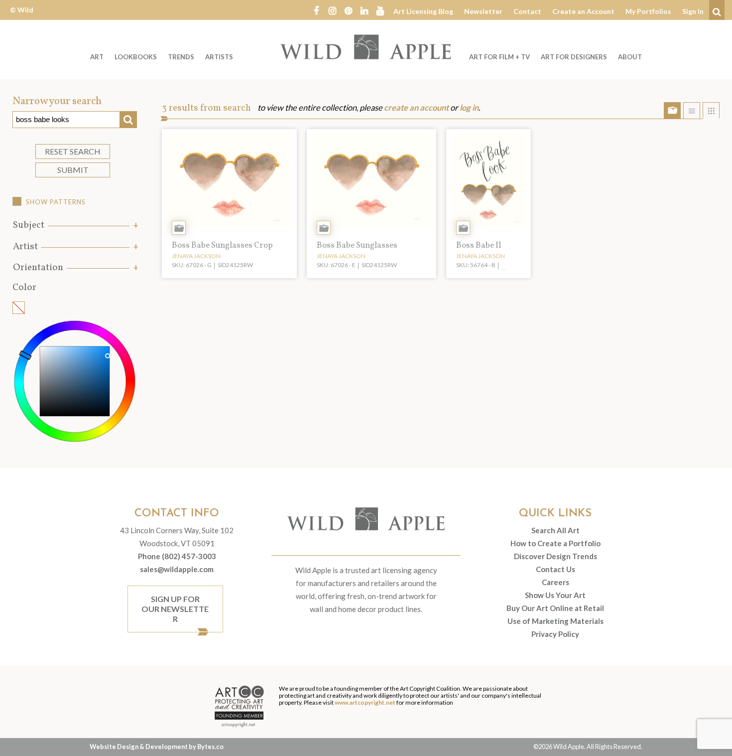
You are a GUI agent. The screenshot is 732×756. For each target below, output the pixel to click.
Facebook (316, 9)
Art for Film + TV (499, 57)
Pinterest (348, 9)
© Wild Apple (21, 17)
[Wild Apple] (366, 46)
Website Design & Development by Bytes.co (157, 747)
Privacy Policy (555, 633)
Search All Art (555, 530)
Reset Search (73, 151)
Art (97, 57)
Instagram (332, 9)
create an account (416, 108)
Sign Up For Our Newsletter (175, 608)
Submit (73, 169)
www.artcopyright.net (365, 702)
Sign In (693, 11)
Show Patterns (56, 202)
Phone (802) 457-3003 (177, 556)
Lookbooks (136, 57)
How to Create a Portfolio (555, 543)
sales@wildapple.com (177, 569)
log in (469, 108)
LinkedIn (364, 9)
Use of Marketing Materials (555, 620)
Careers (555, 582)
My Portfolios (648, 11)
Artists (219, 57)
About (630, 57)
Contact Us (555, 569)
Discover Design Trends (555, 556)
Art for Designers (574, 57)
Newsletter (483, 11)
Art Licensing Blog (423, 11)
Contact (527, 11)
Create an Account (583, 11)
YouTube (379, 9)
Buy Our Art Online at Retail (555, 608)
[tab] (74, 225)
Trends (181, 57)
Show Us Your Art (555, 595)
